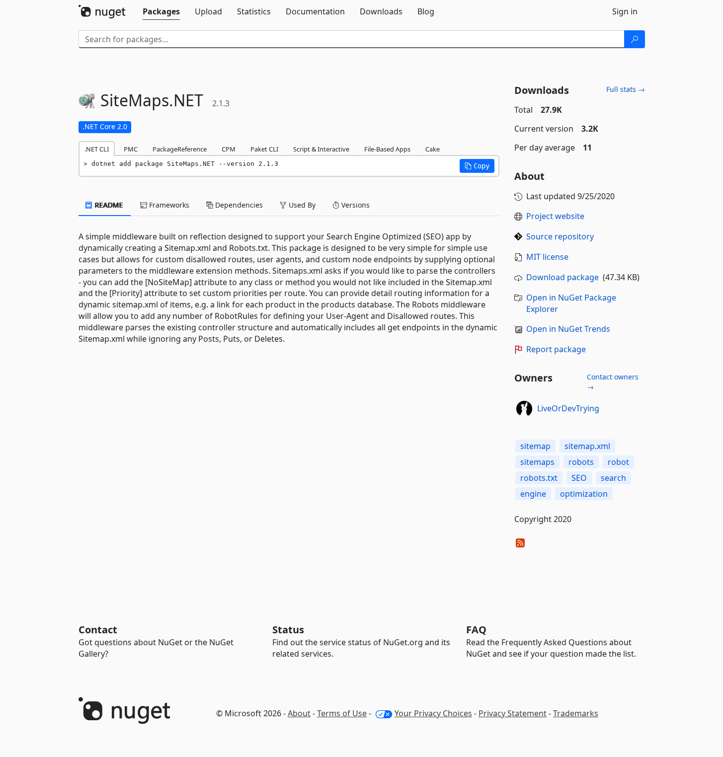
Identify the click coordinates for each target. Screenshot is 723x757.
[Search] (634, 39)
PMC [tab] (131, 149)
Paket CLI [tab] (264, 149)
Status (288, 629)
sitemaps (537, 461)
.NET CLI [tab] (96, 149)
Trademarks (575, 713)
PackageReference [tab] (180, 149)
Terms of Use (342, 713)
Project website (555, 216)
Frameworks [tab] (168, 205)
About (299, 713)
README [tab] (108, 205)
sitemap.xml (587, 446)
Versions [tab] (354, 205)
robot (618, 461)
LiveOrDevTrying (568, 408)
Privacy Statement (513, 713)
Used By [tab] (301, 205)
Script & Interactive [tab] (321, 149)
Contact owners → (613, 381)
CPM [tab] (229, 149)
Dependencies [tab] (238, 205)
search (613, 477)
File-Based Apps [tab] (387, 149)
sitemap (535, 446)
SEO (579, 477)
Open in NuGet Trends (568, 328)
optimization (584, 493)
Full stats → (625, 89)
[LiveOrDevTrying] (524, 409)
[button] (477, 166)
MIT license (547, 256)
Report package (556, 349)
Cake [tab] (432, 149)
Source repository (560, 236)
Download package (562, 277)
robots (581, 461)
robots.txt (539, 477)
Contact (98, 629)
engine (533, 493)
